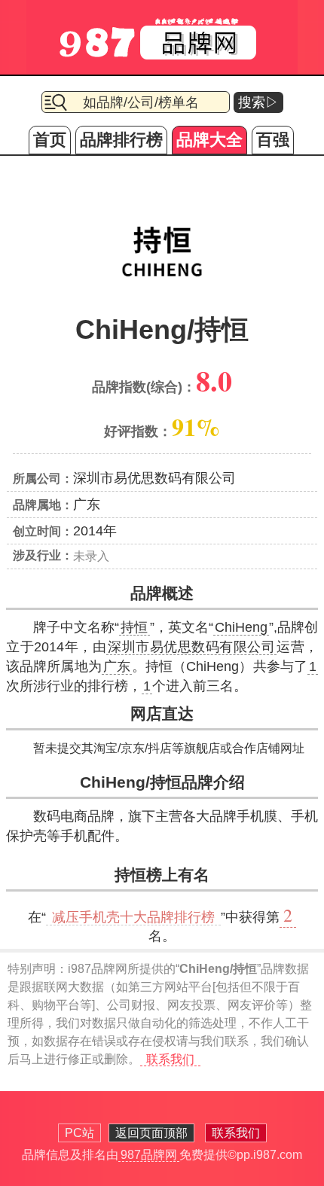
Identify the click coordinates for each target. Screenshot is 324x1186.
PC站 (79, 1133)
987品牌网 (149, 1154)
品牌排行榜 (121, 139)
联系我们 (170, 1059)
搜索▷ (258, 102)
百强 (272, 139)
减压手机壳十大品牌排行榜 (133, 917)
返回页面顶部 (151, 1133)
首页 (49, 139)
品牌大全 (209, 139)
